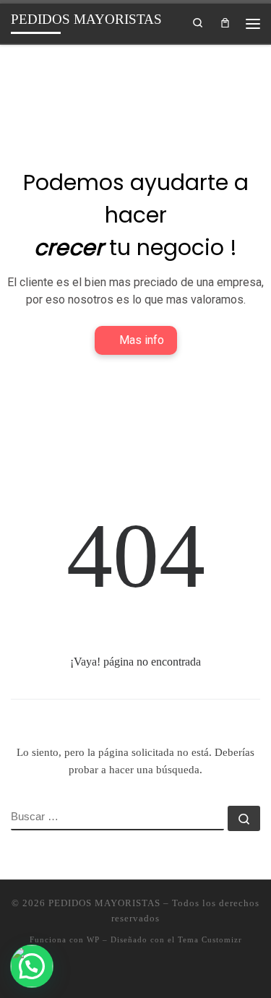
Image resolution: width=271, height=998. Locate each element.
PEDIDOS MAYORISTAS (104, 903)
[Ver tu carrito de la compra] (224, 23)
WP (93, 939)
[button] (31, 966)
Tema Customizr (210, 939)
